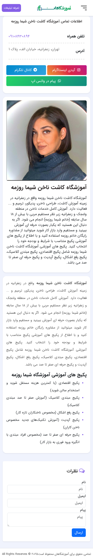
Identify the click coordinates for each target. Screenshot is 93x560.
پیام (83, 510)
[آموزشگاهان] (54, 8)
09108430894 (19, 36)
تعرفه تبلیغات (11, 8)
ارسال (79, 532)
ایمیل (82, 496)
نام (84, 482)
